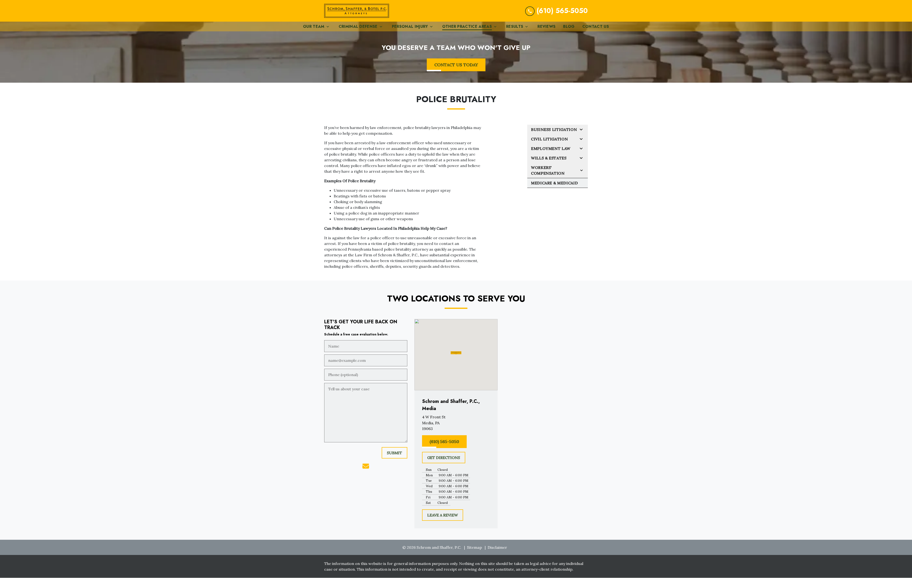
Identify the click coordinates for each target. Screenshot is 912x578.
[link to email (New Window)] (365, 466)
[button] (456, 353)
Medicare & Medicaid (554, 183)
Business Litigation (554, 129)
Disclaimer (497, 547)
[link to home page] (356, 11)
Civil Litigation (549, 139)
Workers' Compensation (548, 170)
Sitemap (474, 547)
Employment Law (550, 148)
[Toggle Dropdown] (329, 26)
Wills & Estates (549, 158)
